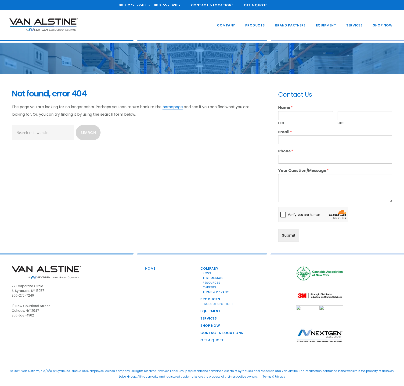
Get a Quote (255, 5)
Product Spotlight (218, 304)
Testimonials (213, 278)
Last (340, 123)
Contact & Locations (212, 5)
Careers (209, 287)
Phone (285, 151)
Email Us (289, 7)
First (281, 123)
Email (285, 132)
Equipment (210, 311)
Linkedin (278, 7)
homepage (172, 107)
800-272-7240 (132, 5)
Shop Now (210, 325)
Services (208, 318)
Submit (289, 235)
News (207, 273)
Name (285, 107)
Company (209, 268)
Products (210, 299)
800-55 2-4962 (167, 5)
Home (150, 268)
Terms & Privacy (216, 292)
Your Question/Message (303, 170)
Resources (211, 283)
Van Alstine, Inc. (43, 24)
